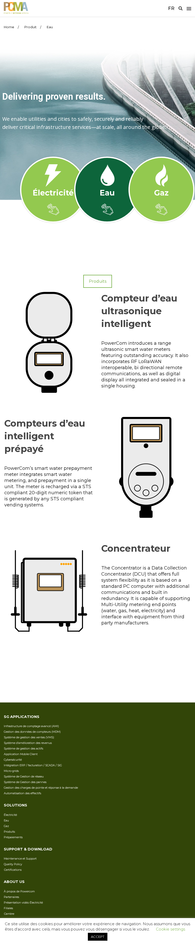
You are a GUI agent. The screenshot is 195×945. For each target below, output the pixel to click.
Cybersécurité (13, 759)
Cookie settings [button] (170, 929)
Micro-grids (11, 771)
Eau (6, 820)
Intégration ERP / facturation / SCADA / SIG (33, 765)
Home (9, 27)
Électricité (10, 815)
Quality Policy (13, 864)
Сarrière (9, 914)
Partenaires (11, 897)
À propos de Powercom (19, 891)
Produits (9, 831)
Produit (30, 27)
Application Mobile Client (21, 754)
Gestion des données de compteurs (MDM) (32, 731)
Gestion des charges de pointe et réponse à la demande (41, 787)
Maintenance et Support (20, 858)
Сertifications (13, 870)
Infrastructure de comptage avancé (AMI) (31, 726)
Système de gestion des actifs (23, 748)
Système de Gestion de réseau (24, 776)
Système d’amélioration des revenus (28, 743)
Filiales (8, 908)
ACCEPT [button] (97, 937)
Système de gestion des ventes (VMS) (29, 737)
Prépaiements (13, 837)
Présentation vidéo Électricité (23, 902)
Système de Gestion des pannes (25, 782)
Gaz (6, 826)
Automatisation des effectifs (22, 793)
